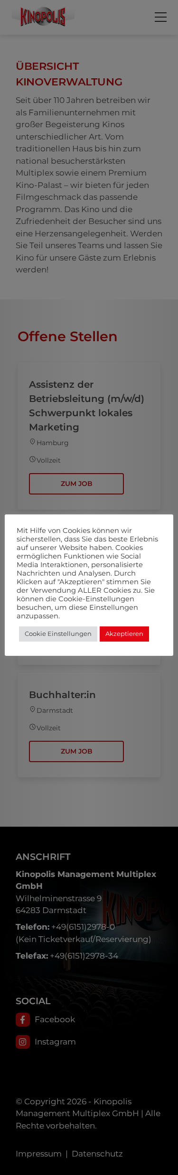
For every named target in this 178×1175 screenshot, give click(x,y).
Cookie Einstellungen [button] (58, 633)
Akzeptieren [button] (124, 633)
